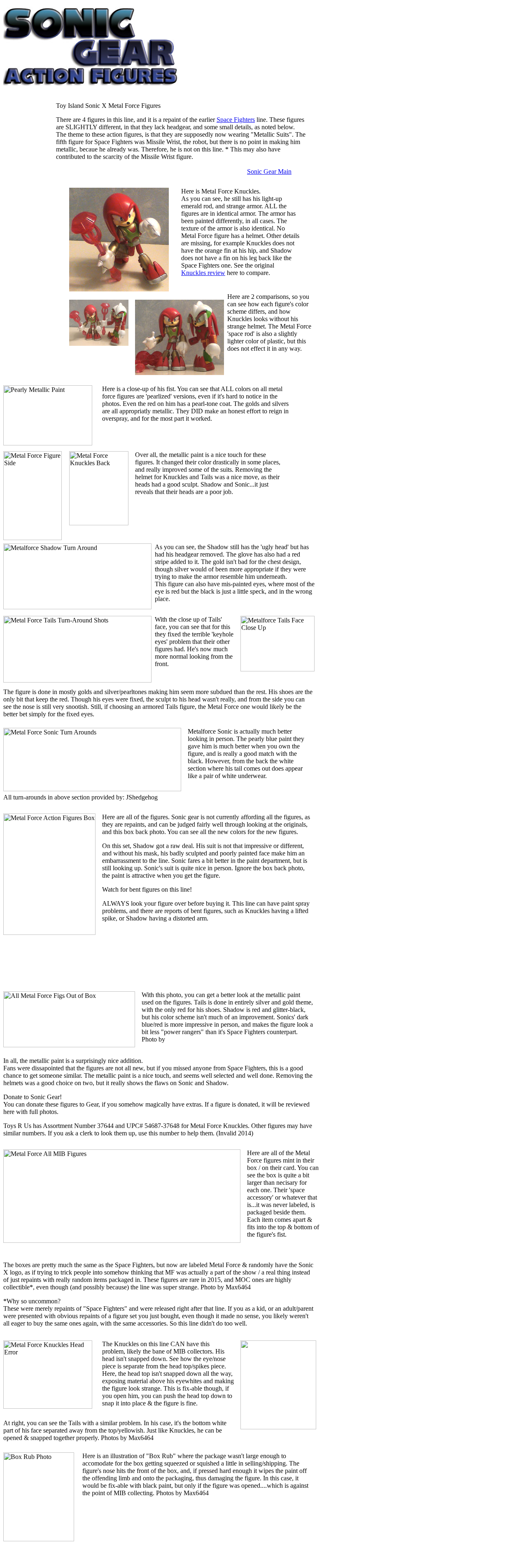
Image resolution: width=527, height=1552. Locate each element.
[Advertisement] (28, 238)
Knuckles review (203, 272)
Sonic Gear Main (269, 171)
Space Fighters (236, 119)
